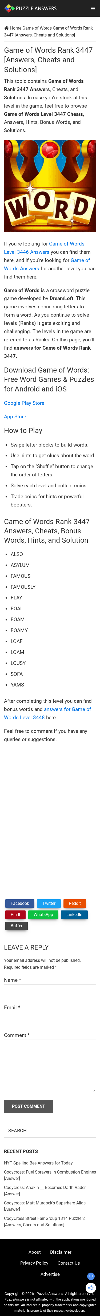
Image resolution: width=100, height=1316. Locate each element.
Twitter (48, 903)
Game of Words (37, 28)
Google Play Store (24, 403)
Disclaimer (60, 1252)
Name (12, 980)
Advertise (50, 1274)
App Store (15, 417)
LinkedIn (74, 914)
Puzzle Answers (50, 1294)
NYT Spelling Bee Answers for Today (38, 1163)
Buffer (16, 925)
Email (12, 1007)
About (35, 1252)
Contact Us (69, 1263)
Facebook (20, 903)
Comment (17, 1035)
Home (15, 28)
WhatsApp (43, 914)
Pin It (15, 914)
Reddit (75, 903)
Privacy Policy (34, 1263)
